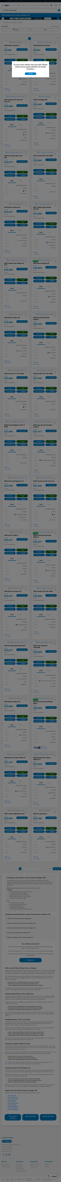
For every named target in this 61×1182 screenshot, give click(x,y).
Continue (30, 73)
